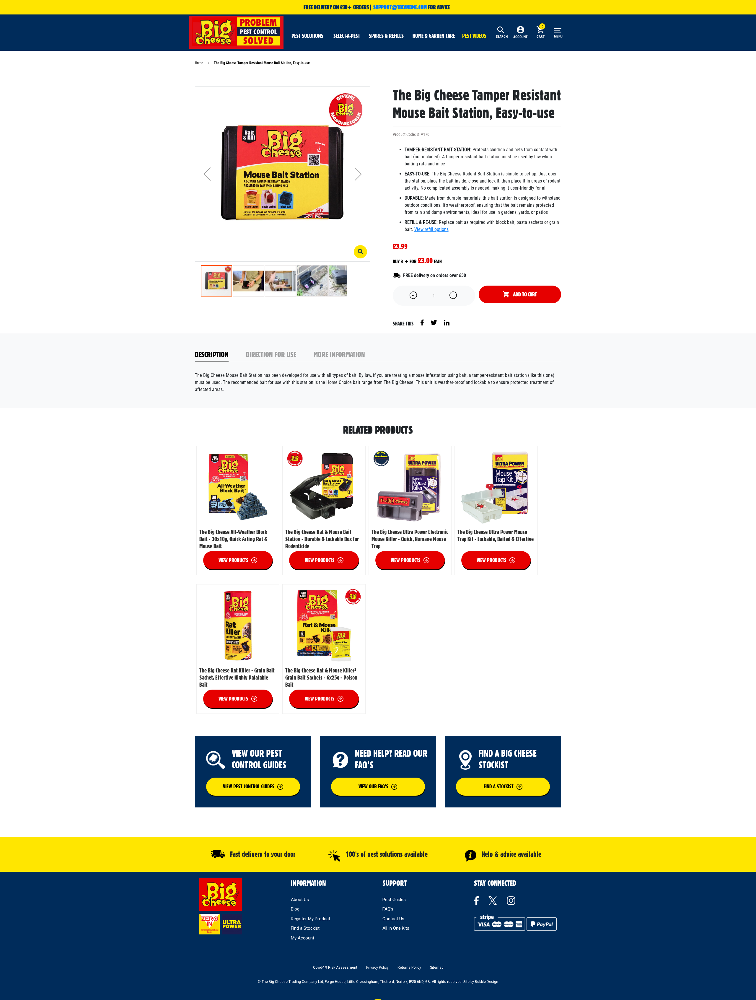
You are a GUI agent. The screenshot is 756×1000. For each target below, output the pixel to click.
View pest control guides (248, 786)
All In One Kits (395, 928)
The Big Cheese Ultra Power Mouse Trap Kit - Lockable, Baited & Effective (495, 535)
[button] (360, 251)
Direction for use (271, 354)
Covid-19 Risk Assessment (335, 967)
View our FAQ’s (373, 786)
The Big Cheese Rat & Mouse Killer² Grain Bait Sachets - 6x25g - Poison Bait (321, 677)
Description (212, 354)
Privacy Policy (377, 967)
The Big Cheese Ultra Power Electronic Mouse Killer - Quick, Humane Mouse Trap (410, 539)
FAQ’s (387, 909)
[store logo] (236, 31)
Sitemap (436, 967)
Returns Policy (409, 967)
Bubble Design (486, 982)
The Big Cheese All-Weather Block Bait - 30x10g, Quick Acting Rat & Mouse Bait (233, 539)
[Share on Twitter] (434, 322)
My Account (302, 938)
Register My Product (310, 918)
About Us (300, 899)
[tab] (220, 354)
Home (199, 63)
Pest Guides (394, 899)
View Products (233, 560)
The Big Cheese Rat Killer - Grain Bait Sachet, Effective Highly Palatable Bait (237, 677)
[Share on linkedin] (446, 322)
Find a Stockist (305, 928)
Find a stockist (499, 786)
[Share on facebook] (423, 322)
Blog (295, 909)
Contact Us (393, 918)
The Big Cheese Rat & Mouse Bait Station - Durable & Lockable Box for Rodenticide (322, 539)
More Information (339, 354)
